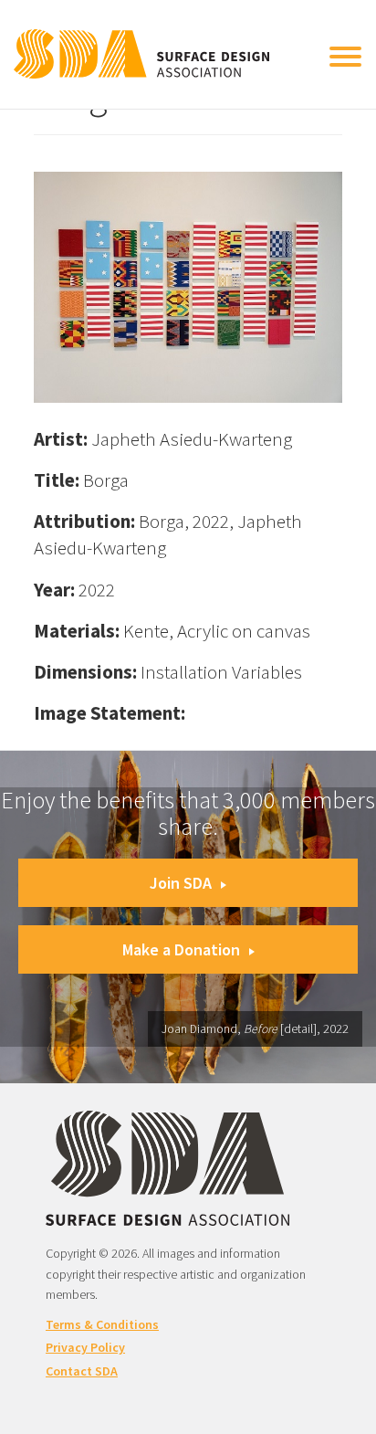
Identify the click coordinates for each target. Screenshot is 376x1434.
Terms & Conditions (102, 1324)
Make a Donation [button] (181, 949)
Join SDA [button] (181, 882)
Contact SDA (82, 1371)
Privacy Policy (85, 1347)
